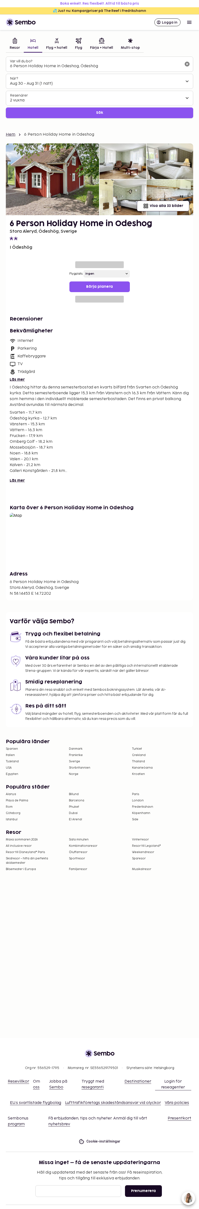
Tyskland (12, 761)
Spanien (12, 749)
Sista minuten (79, 839)
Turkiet (137, 749)
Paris (135, 794)
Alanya (11, 794)
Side (135, 819)
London (138, 800)
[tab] (15, 44)
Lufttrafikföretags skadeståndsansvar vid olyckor (113, 1103)
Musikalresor (141, 869)
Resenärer (19, 95)
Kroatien (138, 774)
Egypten (12, 774)
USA (9, 768)
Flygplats (76, 274)
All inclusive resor (19, 846)
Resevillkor (18, 1081)
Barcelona (76, 800)
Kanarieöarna (142, 768)
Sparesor (139, 858)
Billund (74, 794)
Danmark (76, 749)
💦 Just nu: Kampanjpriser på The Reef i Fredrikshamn (99, 11)
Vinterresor (140, 839)
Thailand (138, 761)
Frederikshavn (142, 807)
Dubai (73, 813)
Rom (9, 807)
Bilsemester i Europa (21, 869)
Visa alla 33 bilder (166, 205)
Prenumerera (143, 1191)
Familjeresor (78, 869)
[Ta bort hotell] (187, 64)
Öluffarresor (78, 852)
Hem (10, 134)
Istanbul (11, 819)
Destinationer (137, 1081)
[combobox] (95, 66)
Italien (10, 755)
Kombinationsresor (83, 846)
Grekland (139, 755)
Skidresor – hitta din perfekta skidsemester (27, 861)
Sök (99, 112)
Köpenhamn (141, 813)
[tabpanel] (99, 87)
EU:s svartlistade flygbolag (35, 1103)
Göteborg (13, 813)
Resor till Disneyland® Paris (25, 852)
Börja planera (99, 286)
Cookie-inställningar (103, 1141)
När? (14, 78)
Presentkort (179, 1118)
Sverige (74, 761)
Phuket (74, 807)
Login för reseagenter (173, 1084)
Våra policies (177, 1103)
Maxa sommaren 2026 (22, 839)
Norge (73, 774)
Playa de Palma (17, 800)
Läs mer (17, 379)
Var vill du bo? (21, 61)
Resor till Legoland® (146, 846)
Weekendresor (143, 852)
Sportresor (77, 858)
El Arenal (75, 819)
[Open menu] (189, 22)
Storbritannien (79, 768)
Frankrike (76, 755)
